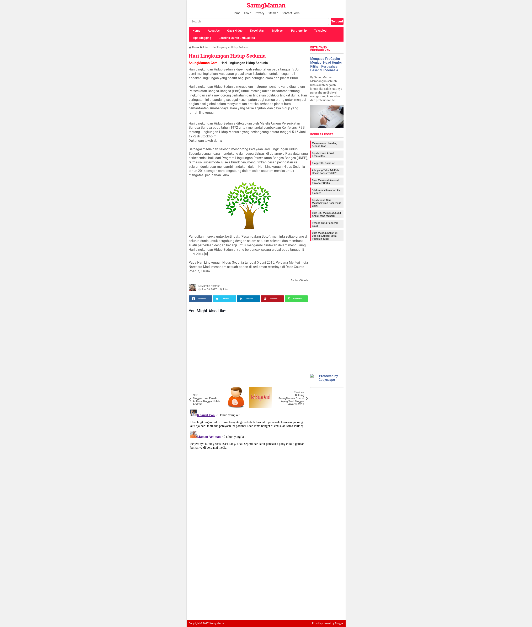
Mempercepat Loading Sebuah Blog (324, 145)
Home (236, 13)
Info (225, 289)
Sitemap (273, 13)
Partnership (299, 30)
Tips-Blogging (201, 37)
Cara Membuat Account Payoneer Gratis (325, 182)
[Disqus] (248, 460)
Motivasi (277, 30)
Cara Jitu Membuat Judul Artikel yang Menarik (326, 214)
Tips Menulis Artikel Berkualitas (323, 155)
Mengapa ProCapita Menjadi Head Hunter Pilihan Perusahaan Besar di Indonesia (326, 64)
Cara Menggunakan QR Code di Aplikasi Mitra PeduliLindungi (325, 236)
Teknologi (320, 30)
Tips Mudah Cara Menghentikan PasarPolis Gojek (326, 203)
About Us (214, 30)
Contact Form (290, 13)
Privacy (259, 13)
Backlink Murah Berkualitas (237, 37)
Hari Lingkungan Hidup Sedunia (227, 55)
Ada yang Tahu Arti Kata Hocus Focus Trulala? (326, 172)
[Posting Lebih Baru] (195, 390)
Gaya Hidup (235, 30)
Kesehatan (257, 30)
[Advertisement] (248, 351)
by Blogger (338, 623)
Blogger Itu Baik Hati (323, 163)
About (247, 13)
